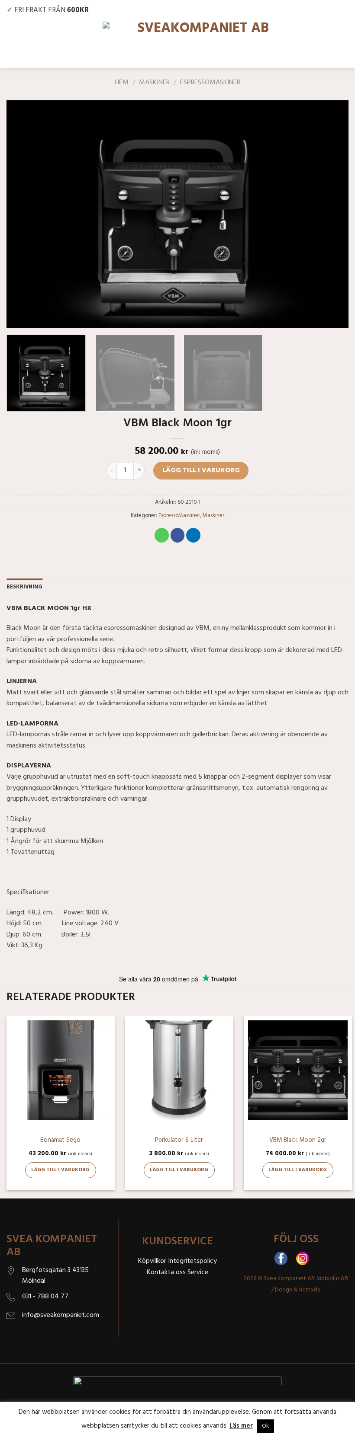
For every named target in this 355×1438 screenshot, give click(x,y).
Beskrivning (24, 586)
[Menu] (14, 44)
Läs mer (241, 1426)
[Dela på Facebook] (178, 535)
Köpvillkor (152, 1261)
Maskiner (154, 82)
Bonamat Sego (60, 1141)
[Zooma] (18, 317)
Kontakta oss (166, 1272)
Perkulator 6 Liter (179, 1141)
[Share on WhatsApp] (162, 535)
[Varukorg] (341, 44)
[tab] (24, 587)
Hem (122, 82)
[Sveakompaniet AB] (200, 45)
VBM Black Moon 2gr (297, 1141)
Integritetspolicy (192, 1261)
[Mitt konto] (319, 44)
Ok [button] (265, 1426)
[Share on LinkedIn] (193, 535)
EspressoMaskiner (210, 82)
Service (197, 1272)
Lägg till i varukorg (201, 470)
